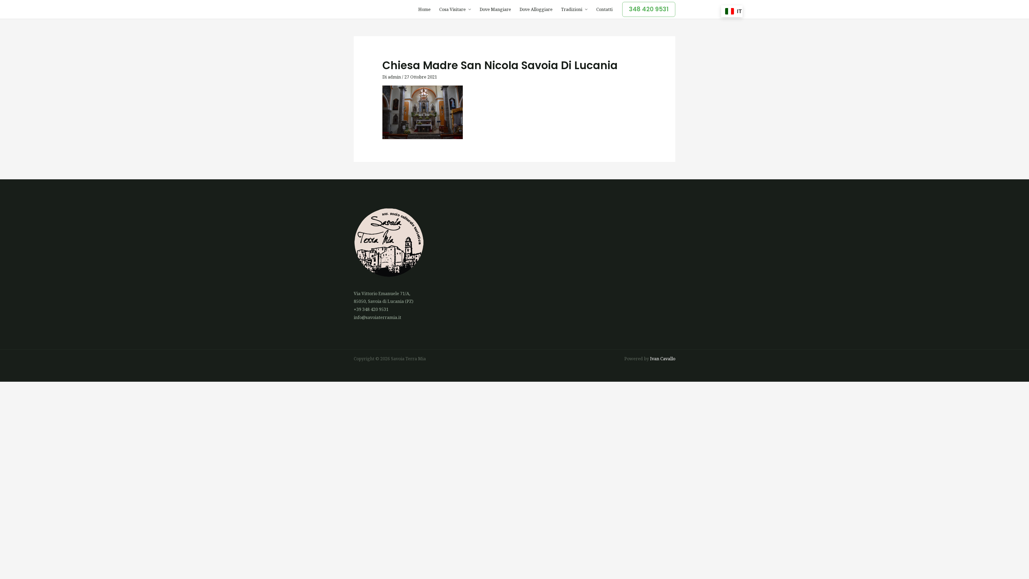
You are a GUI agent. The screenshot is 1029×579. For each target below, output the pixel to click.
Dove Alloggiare (536, 9)
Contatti (604, 9)
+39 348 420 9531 (371, 309)
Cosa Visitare (452, 9)
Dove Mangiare (495, 9)
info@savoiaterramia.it (377, 317)
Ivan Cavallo (662, 359)
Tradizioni (571, 9)
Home (424, 9)
